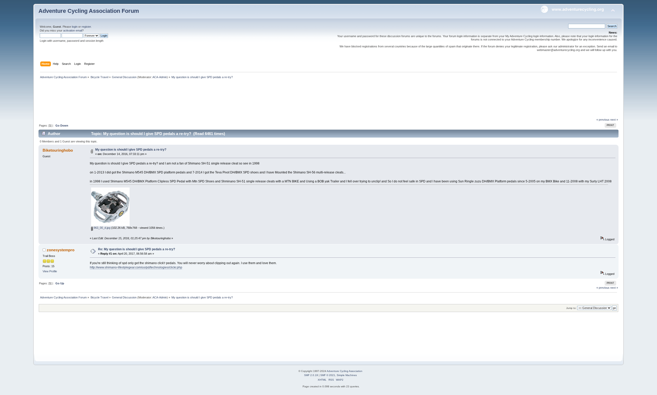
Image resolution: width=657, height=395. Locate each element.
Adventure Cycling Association (344, 371)
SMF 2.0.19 (311, 375)
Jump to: (571, 308)
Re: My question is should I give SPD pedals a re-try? (136, 249)
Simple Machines (347, 375)
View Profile (50, 271)
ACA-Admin (159, 77)
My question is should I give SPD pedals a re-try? (130, 149)
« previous (603, 119)
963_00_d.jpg (101, 227)
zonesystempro (60, 250)
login (75, 26)
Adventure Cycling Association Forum (88, 11)
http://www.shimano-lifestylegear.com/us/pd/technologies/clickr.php (136, 267)
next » (614, 119)
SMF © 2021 (327, 375)
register (86, 26)
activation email (72, 30)
